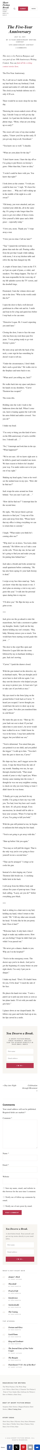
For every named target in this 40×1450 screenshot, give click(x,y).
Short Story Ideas (8, 1421)
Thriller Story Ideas (17, 1424)
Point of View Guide (9, 1392)
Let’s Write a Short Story (11, 1389)
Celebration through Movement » (29, 1088)
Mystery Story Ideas (21, 1421)
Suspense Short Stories (10, 1407)
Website (6, 1176)
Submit (23, 9)
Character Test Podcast (27, 1389)
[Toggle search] (14, 8)
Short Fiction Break (6, 5)
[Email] (30, 1447)
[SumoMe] (37, 1447)
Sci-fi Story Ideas (12, 1427)
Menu (34, 9)
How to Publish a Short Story (12, 1394)
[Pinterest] (23, 1447)
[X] (16, 1447)
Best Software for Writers (26, 1392)
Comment (7, 1118)
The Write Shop (21, 1387)
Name (6, 1153)
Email (6, 1165)
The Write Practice (9, 1387)
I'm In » (20, 1066)
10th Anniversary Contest (21, 45)
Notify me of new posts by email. (18, 1206)
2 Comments (21, 48)
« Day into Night (9, 1085)
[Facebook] (10, 1447)
